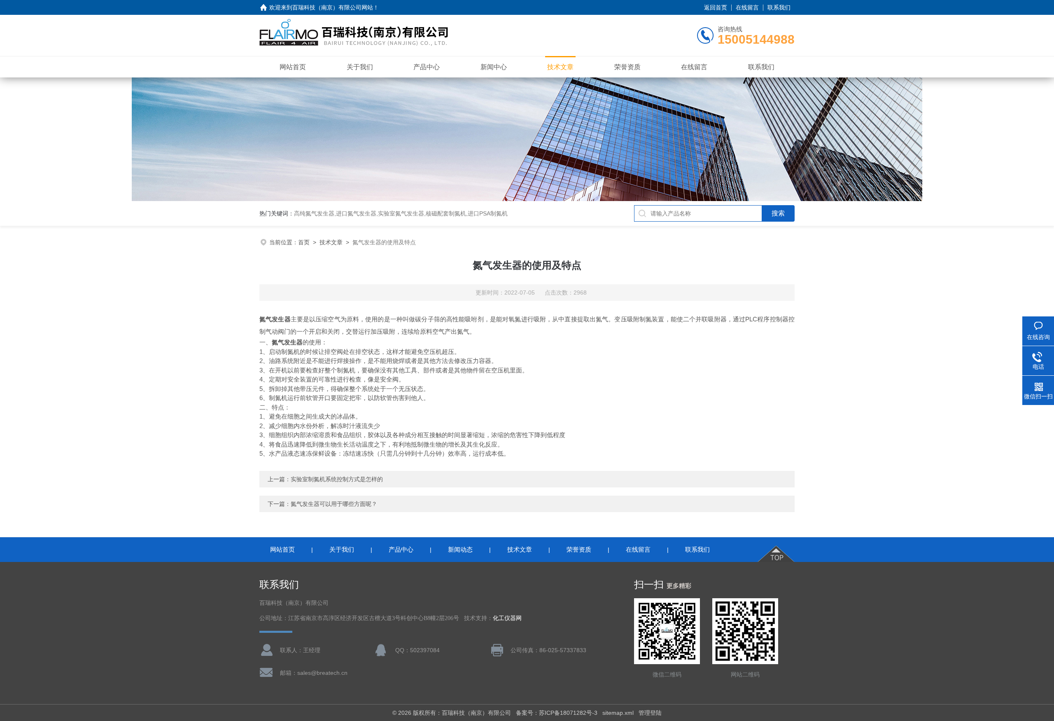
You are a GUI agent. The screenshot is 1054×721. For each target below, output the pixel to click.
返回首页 (715, 7)
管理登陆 (650, 712)
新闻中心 (493, 66)
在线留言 (747, 7)
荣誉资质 (627, 66)
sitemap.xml (618, 712)
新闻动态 (460, 549)
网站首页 (293, 66)
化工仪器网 (507, 618)
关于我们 (360, 66)
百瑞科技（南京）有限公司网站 (332, 7)
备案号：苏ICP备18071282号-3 (556, 712)
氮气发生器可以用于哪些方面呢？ (334, 504)
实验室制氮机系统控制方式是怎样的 (337, 479)
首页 (304, 242)
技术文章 (560, 66)
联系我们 (778, 7)
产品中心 (426, 66)
